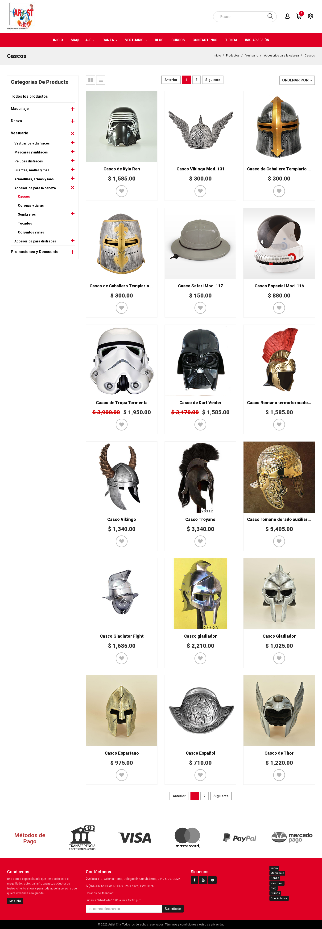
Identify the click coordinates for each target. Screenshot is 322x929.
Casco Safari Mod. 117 (200, 285)
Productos (232, 55)
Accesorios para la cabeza (281, 55)
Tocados (25, 223)
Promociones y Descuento (34, 251)
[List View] (100, 80)
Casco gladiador (200, 636)
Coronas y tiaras (31, 205)
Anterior (171, 80)
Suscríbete (173, 909)
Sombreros (27, 214)
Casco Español (200, 753)
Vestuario (251, 55)
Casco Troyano (200, 519)
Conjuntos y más (31, 232)
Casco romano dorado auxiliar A (279, 519)
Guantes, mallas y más (32, 170)
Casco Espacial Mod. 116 (279, 285)
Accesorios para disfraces (35, 241)
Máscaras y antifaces (31, 152)
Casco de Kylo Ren (121, 168)
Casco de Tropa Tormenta (122, 402)
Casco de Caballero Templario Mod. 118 (129, 285)
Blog (274, 888)
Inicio (217, 55)
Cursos (275, 893)
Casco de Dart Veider (200, 402)
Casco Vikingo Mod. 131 (200, 168)
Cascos (310, 55)
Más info (15, 901)
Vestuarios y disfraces (32, 143)
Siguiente (212, 80)
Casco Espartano (122, 753)
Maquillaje (20, 108)
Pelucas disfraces (28, 161)
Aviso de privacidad (211, 924)
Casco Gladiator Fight (122, 636)
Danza (16, 121)
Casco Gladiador (279, 636)
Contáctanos (279, 898)
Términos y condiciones (180, 924)
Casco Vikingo (121, 519)
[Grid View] (90, 80)
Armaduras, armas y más (34, 179)
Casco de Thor (279, 753)
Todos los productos (29, 96)
